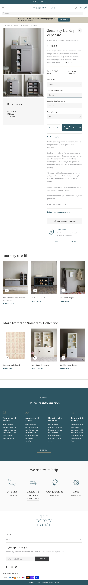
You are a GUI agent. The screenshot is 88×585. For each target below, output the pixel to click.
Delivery (44, 450)
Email (56, 241)
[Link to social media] (7, 567)
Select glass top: (52, 112)
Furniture (14, 25)
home (7, 25)
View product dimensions (66, 221)
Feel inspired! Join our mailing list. (44, 2)
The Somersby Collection (63, 40)
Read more (67, 62)
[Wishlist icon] (79, 8)
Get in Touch (64, 19)
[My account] (76, 8)
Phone (73, 241)
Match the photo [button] (72, 73)
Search (8, 13)
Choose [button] (51, 84)
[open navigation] (3, 8)
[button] (80, 30)
